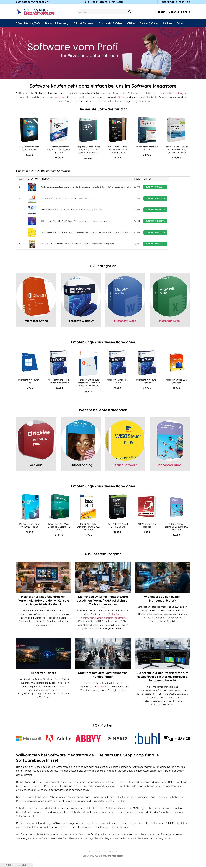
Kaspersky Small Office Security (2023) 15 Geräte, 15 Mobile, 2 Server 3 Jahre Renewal (88, 152)
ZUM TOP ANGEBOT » (155, 187)
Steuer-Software (125, 465)
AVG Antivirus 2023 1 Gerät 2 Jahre (118, 525)
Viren (180, 23)
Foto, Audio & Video (110, 23)
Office (131, 23)
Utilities (167, 23)
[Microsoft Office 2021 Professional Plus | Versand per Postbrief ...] (32, 198)
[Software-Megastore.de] (35, 11)
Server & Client (149, 23)
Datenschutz (109, 851)
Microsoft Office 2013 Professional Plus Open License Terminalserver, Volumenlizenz (88, 384)
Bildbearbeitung (174, 93)
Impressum (94, 851)
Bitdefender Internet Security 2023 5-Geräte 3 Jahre (58, 149)
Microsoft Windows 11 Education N (147, 381)
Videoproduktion (169, 465)
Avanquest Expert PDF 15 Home (147, 148)
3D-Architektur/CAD (28, 23)
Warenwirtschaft (88, 617)
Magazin (160, 11)
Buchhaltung (114, 614)
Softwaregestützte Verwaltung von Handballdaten (103, 674)
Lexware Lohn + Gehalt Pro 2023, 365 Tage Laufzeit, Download (176, 149)
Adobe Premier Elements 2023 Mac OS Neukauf (176, 526)
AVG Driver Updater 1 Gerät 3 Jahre (29, 148)
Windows (60, 96)
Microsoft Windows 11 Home (118, 381)
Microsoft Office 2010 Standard (176, 381)
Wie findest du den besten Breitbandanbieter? (162, 598)
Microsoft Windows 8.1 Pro (29, 381)
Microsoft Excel (169, 321)
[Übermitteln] (129, 11)
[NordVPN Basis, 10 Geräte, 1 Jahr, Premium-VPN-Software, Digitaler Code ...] (32, 210)
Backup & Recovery (56, 23)
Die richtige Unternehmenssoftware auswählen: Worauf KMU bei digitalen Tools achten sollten (103, 600)
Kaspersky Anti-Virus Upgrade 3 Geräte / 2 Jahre (59, 526)
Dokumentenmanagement (111, 617)
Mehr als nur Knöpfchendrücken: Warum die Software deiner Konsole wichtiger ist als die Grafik (43, 600)
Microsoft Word (125, 321)
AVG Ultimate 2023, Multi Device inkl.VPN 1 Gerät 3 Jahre (118, 149)
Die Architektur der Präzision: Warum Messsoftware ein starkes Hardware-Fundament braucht (162, 676)
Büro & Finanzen (83, 23)
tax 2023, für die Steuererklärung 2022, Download (88, 526)
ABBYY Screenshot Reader (147, 525)
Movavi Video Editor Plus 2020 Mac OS (29, 525)
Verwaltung (102, 686)
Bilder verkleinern (179, 11)
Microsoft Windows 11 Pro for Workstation (59, 381)
